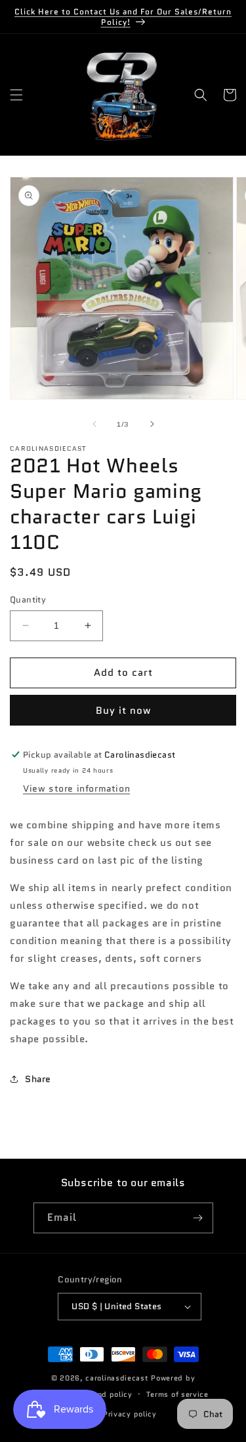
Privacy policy (130, 1414)
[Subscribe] (198, 1218)
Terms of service (177, 1394)
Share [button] (38, 1078)
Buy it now (123, 710)
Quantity (28, 599)
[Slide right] (152, 424)
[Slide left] (94, 424)
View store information (76, 788)
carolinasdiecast (116, 1378)
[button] (16, 94)
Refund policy (107, 1394)
